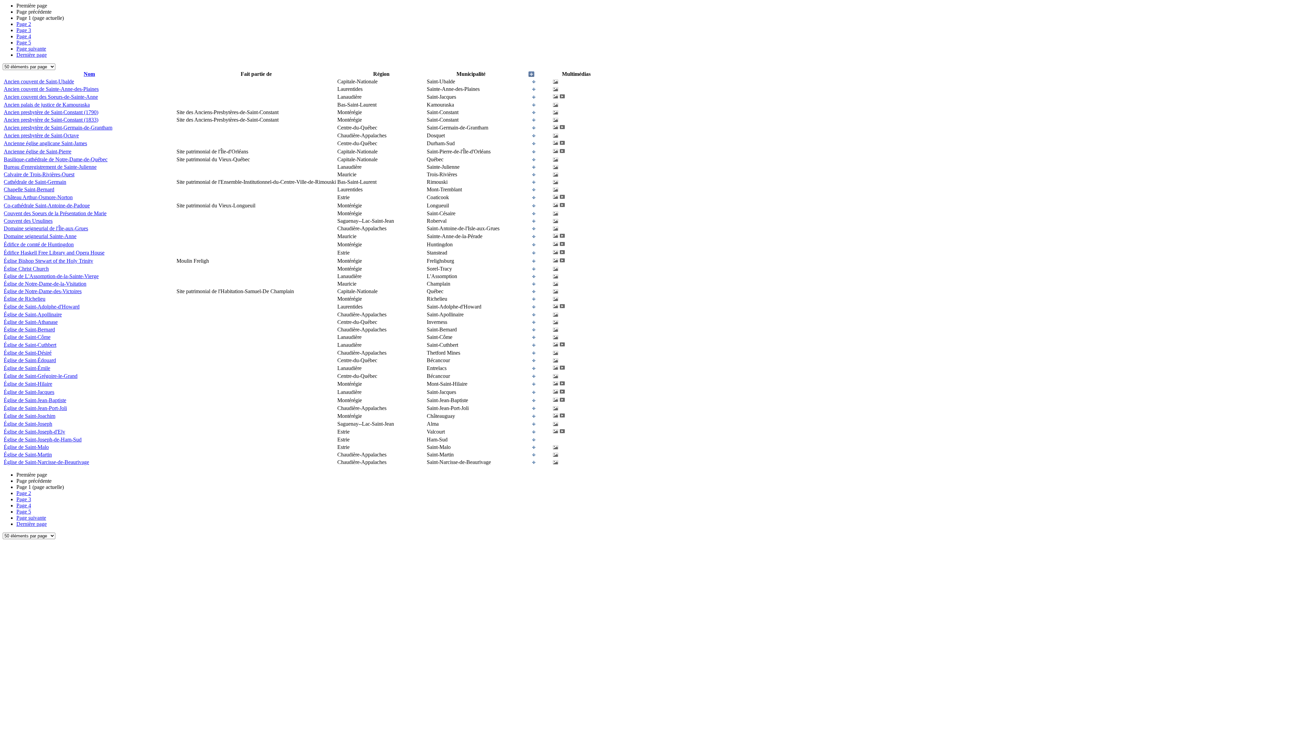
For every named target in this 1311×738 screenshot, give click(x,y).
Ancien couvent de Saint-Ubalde (39, 81)
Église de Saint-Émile (27, 368)
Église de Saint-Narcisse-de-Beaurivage (46, 462)
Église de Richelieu (24, 299)
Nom (89, 74)
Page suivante (31, 49)
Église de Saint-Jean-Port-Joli (35, 408)
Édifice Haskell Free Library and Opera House (54, 253)
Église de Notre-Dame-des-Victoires (43, 291)
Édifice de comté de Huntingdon (39, 244)
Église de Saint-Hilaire (28, 384)
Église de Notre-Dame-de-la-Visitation (45, 284)
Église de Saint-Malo (26, 447)
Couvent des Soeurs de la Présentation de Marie (55, 213)
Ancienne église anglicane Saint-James (45, 143)
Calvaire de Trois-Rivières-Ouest (39, 174)
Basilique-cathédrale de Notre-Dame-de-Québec (56, 159)
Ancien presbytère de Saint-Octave (41, 135)
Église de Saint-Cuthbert (30, 345)
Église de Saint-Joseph (28, 424)
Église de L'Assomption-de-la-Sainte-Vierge (51, 276)
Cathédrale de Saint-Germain (35, 182)
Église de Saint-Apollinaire (33, 314)
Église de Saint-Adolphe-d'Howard (42, 307)
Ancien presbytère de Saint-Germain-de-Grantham (58, 128)
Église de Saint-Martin (28, 454)
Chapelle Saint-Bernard (29, 189)
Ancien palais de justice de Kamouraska (47, 105)
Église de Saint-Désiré (28, 353)
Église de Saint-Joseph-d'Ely (34, 432)
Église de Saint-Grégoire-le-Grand (40, 376)
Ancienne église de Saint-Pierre (37, 151)
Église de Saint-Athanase (31, 322)
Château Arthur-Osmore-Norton (38, 197)
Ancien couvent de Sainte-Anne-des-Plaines (51, 89)
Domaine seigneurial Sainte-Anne (40, 236)
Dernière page (31, 55)
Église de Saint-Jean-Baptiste (35, 400)
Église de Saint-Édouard (30, 360)
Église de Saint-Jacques (29, 392)
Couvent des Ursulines (28, 221)
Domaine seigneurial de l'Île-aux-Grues (46, 228)
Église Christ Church (26, 269)
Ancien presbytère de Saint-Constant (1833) (51, 120)
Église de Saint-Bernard (29, 329)
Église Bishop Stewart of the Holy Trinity (48, 261)
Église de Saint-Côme (27, 337)
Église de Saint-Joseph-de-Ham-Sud (43, 439)
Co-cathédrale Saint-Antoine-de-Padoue (47, 205)
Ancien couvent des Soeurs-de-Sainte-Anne (51, 97)
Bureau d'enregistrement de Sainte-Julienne (50, 167)
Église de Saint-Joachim (29, 416)
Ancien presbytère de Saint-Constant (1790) (51, 112)
